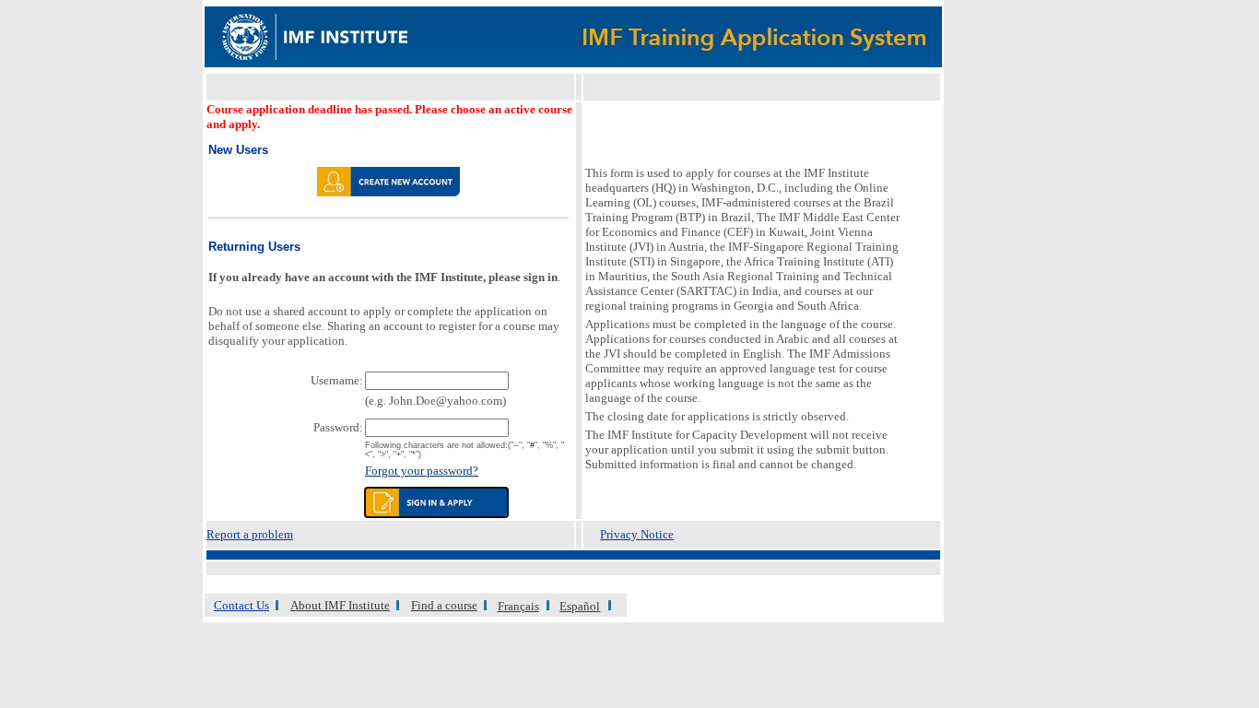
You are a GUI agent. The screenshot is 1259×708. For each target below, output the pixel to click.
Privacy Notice (637, 534)
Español (579, 606)
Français (518, 606)
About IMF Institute (340, 605)
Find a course (444, 605)
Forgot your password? (421, 471)
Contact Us (241, 605)
